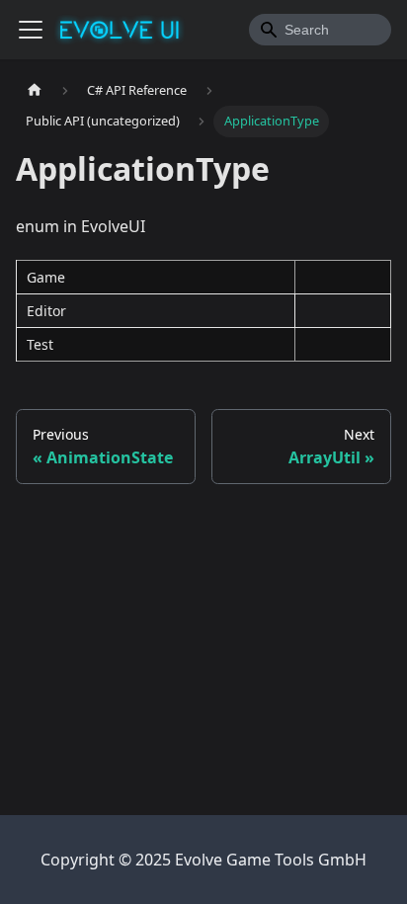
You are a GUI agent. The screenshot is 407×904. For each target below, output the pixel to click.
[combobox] (320, 29)
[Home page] (34, 90)
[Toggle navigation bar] (30, 29)
